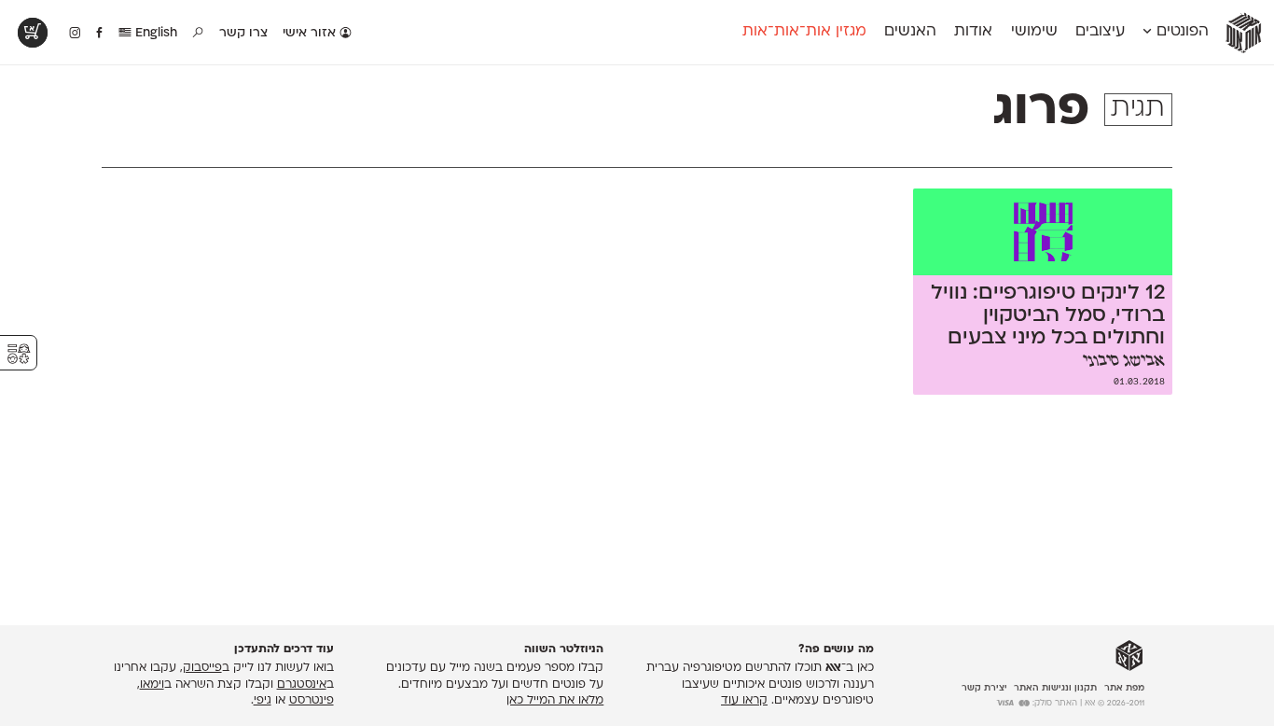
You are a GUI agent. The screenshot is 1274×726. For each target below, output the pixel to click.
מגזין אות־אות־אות (804, 31)
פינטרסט (311, 700)
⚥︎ (19, 354)
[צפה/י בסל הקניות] (33, 33)
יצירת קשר (984, 688)
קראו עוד (744, 700)
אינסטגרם (301, 685)
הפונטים (1180, 31)
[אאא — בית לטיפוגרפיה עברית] (1129, 656)
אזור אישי (311, 33)
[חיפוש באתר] (198, 33)
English (154, 33)
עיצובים (1100, 31)
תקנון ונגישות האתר (1055, 688)
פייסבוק (202, 668)
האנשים (910, 31)
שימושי (1034, 31)
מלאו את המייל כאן (554, 700)
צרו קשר (243, 33)
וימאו (152, 685)
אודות (973, 31)
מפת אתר (1124, 688)
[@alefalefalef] (75, 33)
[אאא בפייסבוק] (100, 33)
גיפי (262, 700)
